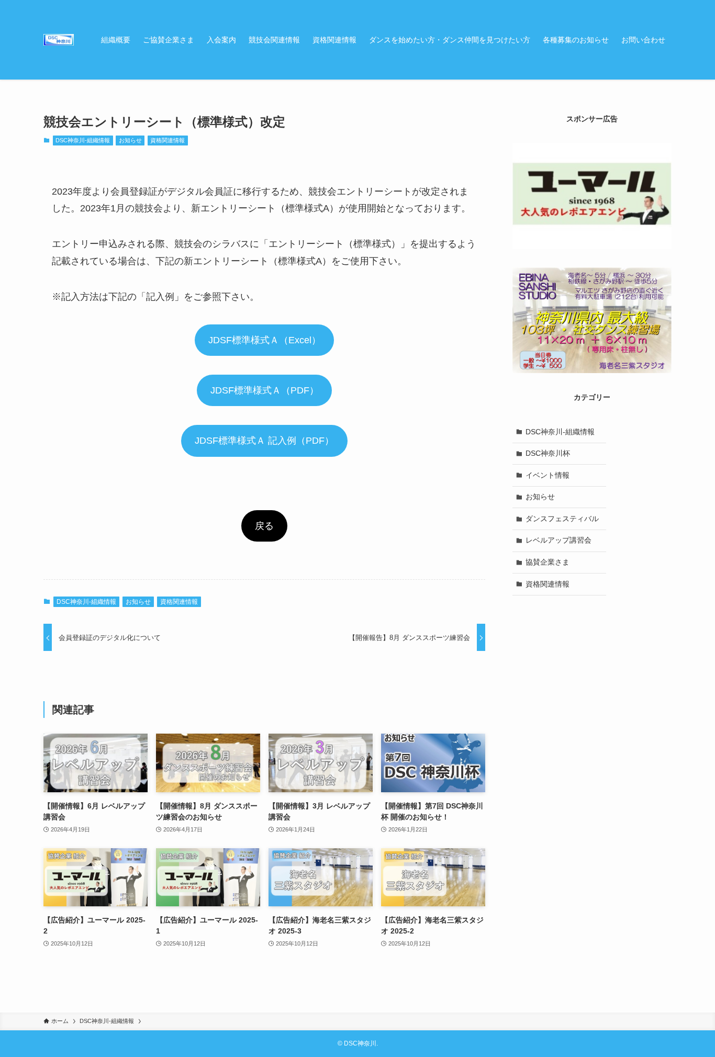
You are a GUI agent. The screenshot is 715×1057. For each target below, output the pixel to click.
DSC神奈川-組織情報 (82, 140)
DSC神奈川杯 (548, 453)
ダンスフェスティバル (562, 518)
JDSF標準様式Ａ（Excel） (264, 340)
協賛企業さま (547, 562)
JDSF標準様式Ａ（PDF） (264, 390)
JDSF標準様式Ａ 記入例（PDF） (264, 440)
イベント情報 (547, 475)
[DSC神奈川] (58, 39)
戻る (264, 526)
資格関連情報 (167, 140)
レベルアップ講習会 (558, 540)
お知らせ (130, 140)
